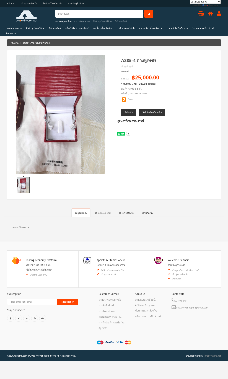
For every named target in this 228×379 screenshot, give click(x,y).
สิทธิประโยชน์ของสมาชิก (112, 270)
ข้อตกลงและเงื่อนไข (146, 310)
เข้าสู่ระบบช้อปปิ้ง (29, 3)
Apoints (103, 328)
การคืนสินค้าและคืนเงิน (112, 322)
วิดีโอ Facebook (103, 212)
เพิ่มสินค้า (176, 278)
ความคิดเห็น (147, 212)
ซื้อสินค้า (129, 112)
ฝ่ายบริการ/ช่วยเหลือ (110, 299)
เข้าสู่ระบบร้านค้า (180, 274)
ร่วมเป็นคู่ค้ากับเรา (76, 3)
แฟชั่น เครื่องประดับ (102, 28)
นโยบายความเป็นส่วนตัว (148, 316)
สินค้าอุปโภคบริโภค (102, 21)
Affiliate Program (145, 305)
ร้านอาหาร (11, 33)
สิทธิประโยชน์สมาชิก (52, 3)
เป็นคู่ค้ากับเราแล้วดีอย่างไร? (185, 270)
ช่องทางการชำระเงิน (110, 316)
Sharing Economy (38, 274)
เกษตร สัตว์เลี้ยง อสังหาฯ (150, 28)
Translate (213, 5)
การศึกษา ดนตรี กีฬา (125, 28)
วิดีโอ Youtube (126, 212)
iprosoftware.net (212, 355)
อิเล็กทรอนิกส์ (121, 21)
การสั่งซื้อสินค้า (107, 305)
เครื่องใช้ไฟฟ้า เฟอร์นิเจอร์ (77, 28)
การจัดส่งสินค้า (107, 311)
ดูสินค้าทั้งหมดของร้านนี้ (130, 121)
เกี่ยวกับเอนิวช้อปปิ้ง (145, 299)
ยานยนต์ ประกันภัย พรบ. (177, 28)
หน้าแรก (11, 3)
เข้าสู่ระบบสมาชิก (109, 274)
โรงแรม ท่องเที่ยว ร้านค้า (203, 28)
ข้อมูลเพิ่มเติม (81, 212)
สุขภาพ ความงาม (82, 21)
